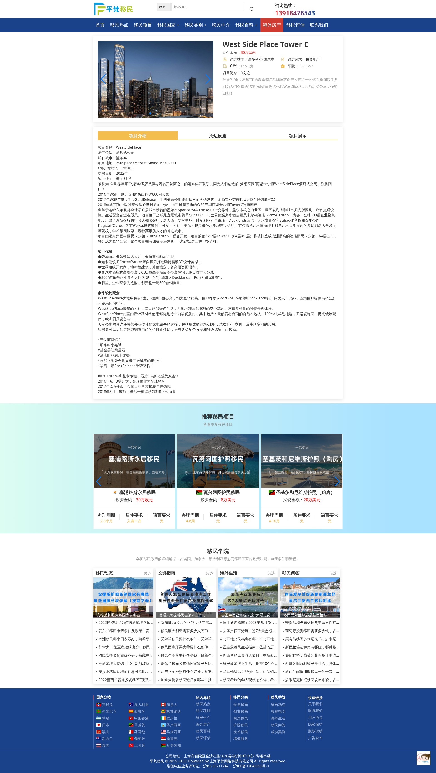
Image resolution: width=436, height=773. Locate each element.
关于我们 (315, 703)
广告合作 (315, 737)
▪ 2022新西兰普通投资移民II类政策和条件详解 (133, 679)
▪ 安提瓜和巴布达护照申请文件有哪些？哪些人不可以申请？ (331, 622)
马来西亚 (173, 731)
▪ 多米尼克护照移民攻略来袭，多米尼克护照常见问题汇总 (329, 679)
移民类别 (194, 25)
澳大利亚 (141, 704)
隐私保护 (315, 724)
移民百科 (244, 25)
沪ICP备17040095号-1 (251, 765)
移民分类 (240, 697)
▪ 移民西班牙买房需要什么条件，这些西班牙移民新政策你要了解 (210, 647)
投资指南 (278, 711)
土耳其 (139, 745)
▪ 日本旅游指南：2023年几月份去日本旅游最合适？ (262, 622)
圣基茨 (139, 724)
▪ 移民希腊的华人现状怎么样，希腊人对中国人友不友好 (265, 679)
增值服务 (240, 738)
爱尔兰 (171, 718)
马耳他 (139, 731)
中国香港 (141, 718)
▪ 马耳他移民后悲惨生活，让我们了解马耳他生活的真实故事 (268, 671)
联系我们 (319, 25)
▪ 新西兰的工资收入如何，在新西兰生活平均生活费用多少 (267, 655)
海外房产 (272, 25)
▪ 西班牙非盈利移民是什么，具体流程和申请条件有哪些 (327, 663)
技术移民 (240, 731)
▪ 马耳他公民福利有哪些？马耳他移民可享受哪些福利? (264, 638)
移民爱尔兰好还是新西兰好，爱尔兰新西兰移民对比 (310, 615)
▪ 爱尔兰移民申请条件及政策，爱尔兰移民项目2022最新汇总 (145, 630)
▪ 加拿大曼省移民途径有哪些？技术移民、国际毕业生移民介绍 (208, 679)
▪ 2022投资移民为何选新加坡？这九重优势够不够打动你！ (143, 622)
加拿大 (171, 704)
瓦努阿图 (173, 745)
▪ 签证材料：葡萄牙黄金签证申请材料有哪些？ (320, 655)
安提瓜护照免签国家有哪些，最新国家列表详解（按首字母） (123, 615)
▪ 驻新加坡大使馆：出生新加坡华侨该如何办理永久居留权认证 (146, 663)
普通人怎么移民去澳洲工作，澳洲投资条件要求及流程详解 (185, 615)
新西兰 (107, 738)
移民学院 (278, 697)
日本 (105, 724)
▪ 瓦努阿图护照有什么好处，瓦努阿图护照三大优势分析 (203, 671)
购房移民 (240, 718)
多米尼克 (108, 711)
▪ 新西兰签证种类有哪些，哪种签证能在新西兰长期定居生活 (331, 647)
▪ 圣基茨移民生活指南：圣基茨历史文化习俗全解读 (261, 647)
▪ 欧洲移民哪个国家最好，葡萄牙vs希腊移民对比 (135, 638)
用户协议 (315, 717)
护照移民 (240, 724)
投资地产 (313, 59)
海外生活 (278, 718)
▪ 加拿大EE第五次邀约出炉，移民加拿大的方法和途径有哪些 (144, 647)
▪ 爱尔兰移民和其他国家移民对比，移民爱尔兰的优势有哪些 (206, 663)
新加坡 (171, 738)
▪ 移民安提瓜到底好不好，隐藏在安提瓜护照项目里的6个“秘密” (147, 655)
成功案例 (278, 731)
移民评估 (295, 25)
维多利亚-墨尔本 (261, 59)
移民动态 (278, 704)
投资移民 (240, 704)
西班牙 (139, 711)
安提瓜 (107, 704)
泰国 (105, 745)
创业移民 (240, 711)
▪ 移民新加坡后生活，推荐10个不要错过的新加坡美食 (263, 663)
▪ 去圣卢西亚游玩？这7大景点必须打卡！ (253, 630)
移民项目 (143, 25)
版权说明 (315, 731)
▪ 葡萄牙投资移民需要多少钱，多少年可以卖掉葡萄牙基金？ (331, 630)
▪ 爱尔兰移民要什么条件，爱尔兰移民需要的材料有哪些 (203, 638)
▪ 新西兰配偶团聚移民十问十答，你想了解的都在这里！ (327, 671)
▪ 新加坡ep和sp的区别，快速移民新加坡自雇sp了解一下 (204, 622)
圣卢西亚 (173, 724)
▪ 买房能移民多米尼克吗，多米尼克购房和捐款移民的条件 (329, 638)
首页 (100, 25)
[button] (208, 79)
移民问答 (278, 724)
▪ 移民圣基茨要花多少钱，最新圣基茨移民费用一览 (199, 655)
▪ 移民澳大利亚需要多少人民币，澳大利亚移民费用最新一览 (206, 630)
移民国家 (166, 25)
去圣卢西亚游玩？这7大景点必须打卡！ (247, 615)
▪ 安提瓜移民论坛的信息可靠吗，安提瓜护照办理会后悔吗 (142, 671)
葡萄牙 (139, 738)
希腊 (105, 718)
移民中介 (221, 25)
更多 (147, 572)
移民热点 (119, 25)
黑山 (105, 731)
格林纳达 (173, 711)
